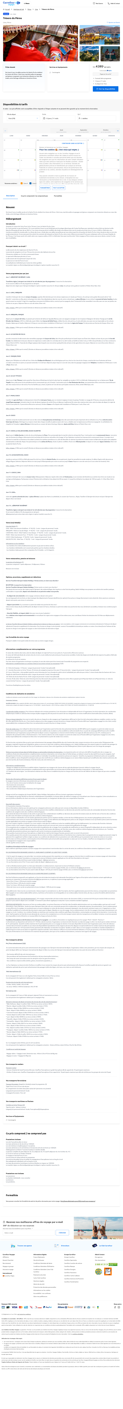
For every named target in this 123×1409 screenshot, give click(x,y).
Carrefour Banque (69, 1266)
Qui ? (79, 114)
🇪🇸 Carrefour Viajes (8, 1276)
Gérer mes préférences (40, 1296)
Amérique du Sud (19, 9)
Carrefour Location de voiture (73, 1263)
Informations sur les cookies (41, 1290)
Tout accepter (58, 188)
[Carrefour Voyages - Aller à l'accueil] (11, 3)
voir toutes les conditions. (24, 1314)
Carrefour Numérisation (71, 1282)
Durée (44, 114)
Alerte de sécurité (38, 1284)
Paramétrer (45, 188)
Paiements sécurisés (39, 1275)
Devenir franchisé (8, 1260)
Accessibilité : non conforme (42, 1293)
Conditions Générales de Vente (42, 1263)
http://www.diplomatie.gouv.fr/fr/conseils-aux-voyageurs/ (78, 1201)
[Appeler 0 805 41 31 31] (107, 1264)
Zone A (26, 183)
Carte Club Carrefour (39, 1278)
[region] (61, 166)
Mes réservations (100, 1260)
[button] (40, 43)
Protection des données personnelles (44, 1287)
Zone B (34, 183)
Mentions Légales (38, 1281)
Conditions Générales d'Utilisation (43, 1266)
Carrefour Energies (70, 1269)
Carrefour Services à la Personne (74, 1278)
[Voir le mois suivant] (117, 130)
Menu (27, 3)
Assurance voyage (8, 1269)
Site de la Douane (38, 1260)
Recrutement (7, 1263)
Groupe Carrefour (69, 1257)
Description (10, 196)
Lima (36, 9)
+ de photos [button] (110, 54)
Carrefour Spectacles (70, 1260)
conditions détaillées (77, 1334)
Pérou (29, 9)
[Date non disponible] (11, 143)
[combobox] (23, 118)
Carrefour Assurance (70, 1272)
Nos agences (99, 1257)
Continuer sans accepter (72, 143)
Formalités (58, 196)
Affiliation (6, 1257)
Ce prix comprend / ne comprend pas (34, 196)
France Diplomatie (39, 1257)
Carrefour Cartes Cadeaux (72, 1275)
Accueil (7, 9)
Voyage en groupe (8, 1266)
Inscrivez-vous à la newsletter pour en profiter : (18, 1228)
